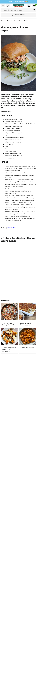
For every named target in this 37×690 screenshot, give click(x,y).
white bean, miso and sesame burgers (17, 21)
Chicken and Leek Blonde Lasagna (25, 324)
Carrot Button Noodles (27, 348)
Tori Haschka (11, 228)
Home (2, 21)
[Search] (34, 10)
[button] (3, 5)
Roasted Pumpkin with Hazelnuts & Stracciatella (9, 349)
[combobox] (16, 10)
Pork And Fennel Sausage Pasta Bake (8, 324)
